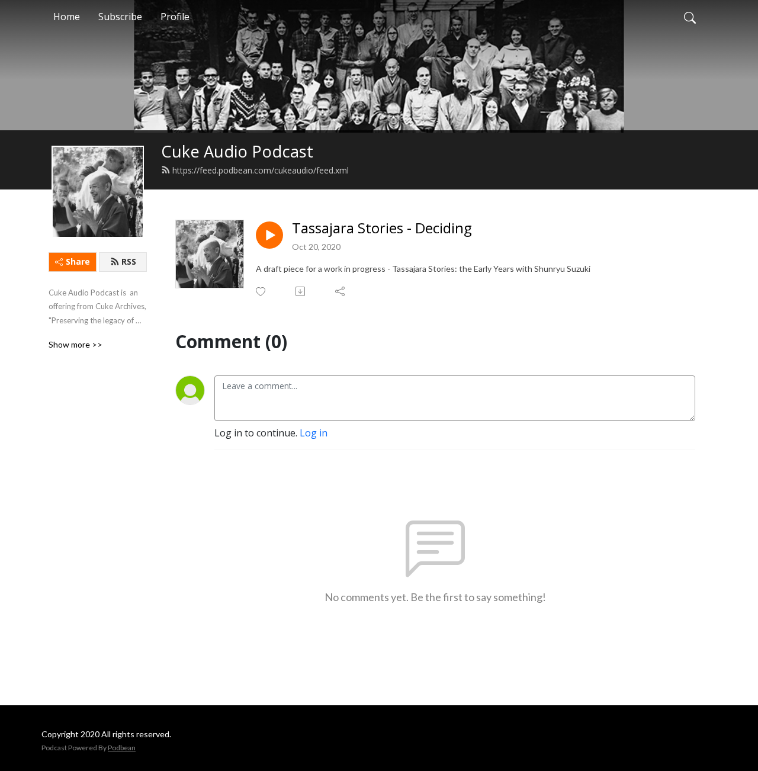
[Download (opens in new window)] (301, 291)
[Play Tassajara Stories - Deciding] (269, 235)
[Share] (341, 291)
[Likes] (261, 291)
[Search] (690, 16)
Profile (175, 16)
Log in (313, 432)
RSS (128, 261)
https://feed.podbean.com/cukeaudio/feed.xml (260, 170)
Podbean (122, 747)
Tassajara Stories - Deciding (382, 228)
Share (78, 261)
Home (66, 16)
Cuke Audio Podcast (237, 151)
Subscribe (120, 16)
